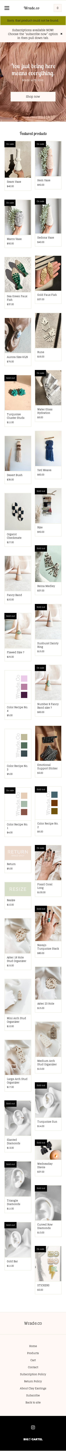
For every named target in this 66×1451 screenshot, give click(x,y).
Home (33, 1346)
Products (33, 1353)
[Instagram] (33, 1427)
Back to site (33, 1402)
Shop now (33, 96)
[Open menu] (6, 8)
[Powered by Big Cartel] (33, 1438)
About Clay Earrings (33, 1388)
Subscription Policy (33, 1374)
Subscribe (33, 1395)
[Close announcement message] (61, 34)
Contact (33, 1367)
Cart (33, 1360)
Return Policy (33, 1381)
